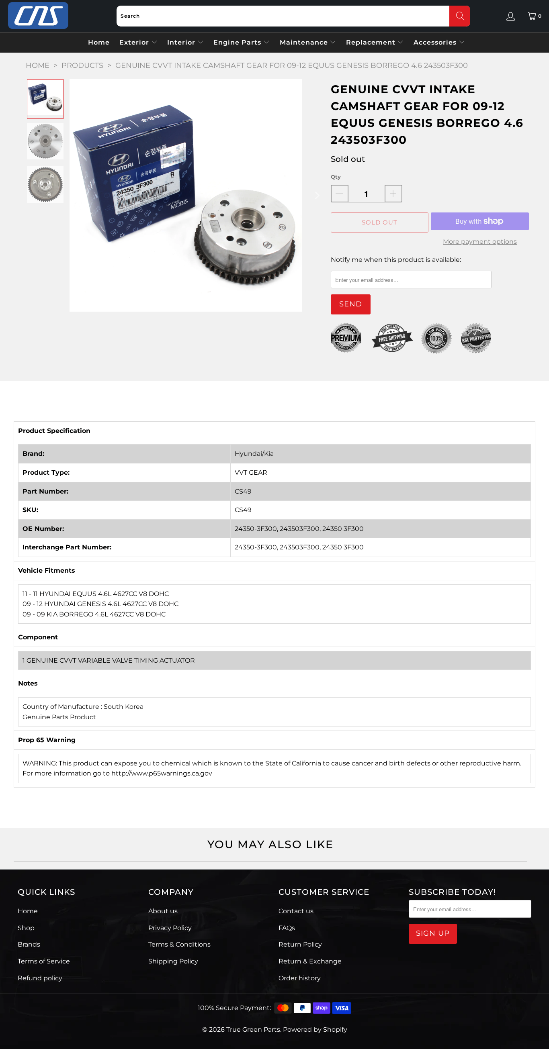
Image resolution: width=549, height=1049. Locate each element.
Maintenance (305, 42)
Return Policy (300, 944)
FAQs (287, 928)
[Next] (316, 195)
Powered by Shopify (315, 1029)
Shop (26, 928)
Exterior (135, 42)
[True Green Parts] (38, 16)
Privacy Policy (170, 928)
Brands (29, 944)
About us (163, 911)
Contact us (296, 911)
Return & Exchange (310, 961)
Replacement (371, 42)
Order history (300, 978)
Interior (182, 42)
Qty (336, 176)
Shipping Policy (173, 961)
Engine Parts (238, 42)
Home (99, 42)
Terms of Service (44, 961)
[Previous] (75, 195)
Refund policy (40, 978)
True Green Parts (253, 1029)
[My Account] (510, 16)
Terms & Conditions (179, 944)
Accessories (436, 42)
